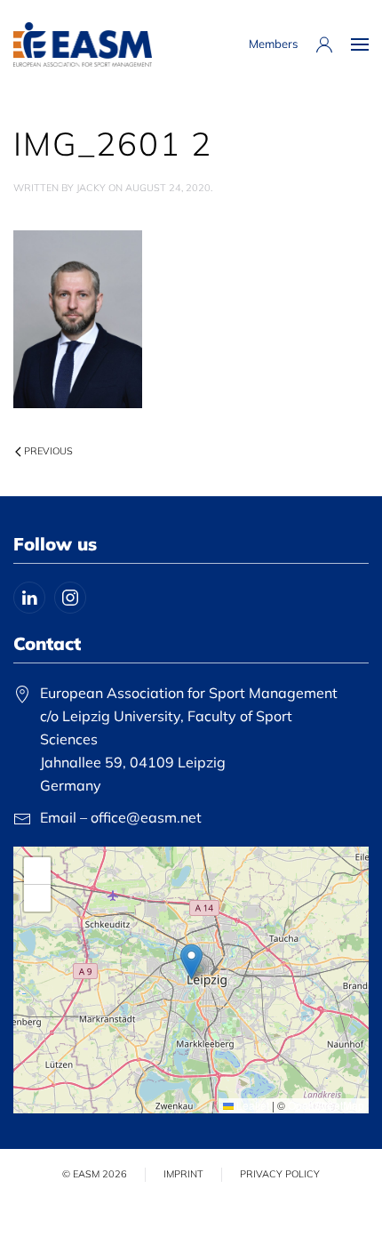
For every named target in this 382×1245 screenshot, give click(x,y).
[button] (360, 44)
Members (273, 43)
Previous (48, 451)
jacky (91, 187)
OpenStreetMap (326, 1104)
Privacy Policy (280, 1174)
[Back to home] (82, 44)
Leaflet (251, 1104)
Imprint (183, 1174)
